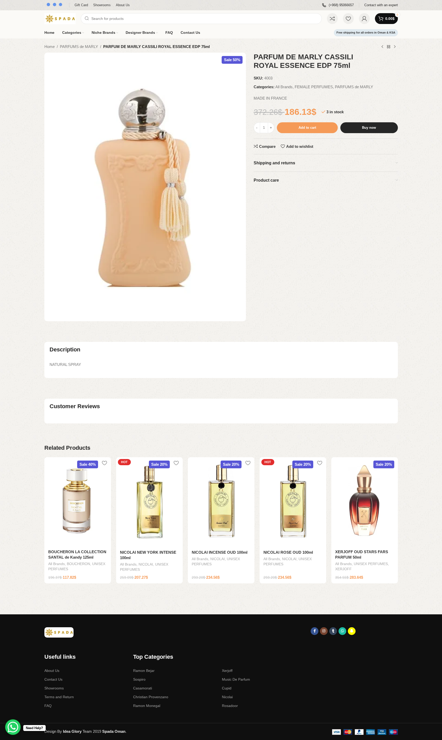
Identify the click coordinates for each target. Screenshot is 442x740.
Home (49, 46)
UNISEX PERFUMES (371, 564)
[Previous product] (382, 47)
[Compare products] (332, 18)
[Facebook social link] (314, 631)
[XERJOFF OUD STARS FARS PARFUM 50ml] (364, 501)
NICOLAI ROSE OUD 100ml (288, 552)
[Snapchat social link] (352, 631)
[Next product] (395, 47)
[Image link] (59, 632)
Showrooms (54, 688)
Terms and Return (59, 697)
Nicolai (227, 697)
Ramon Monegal (146, 706)
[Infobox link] (338, 5)
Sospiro (139, 679)
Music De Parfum (236, 679)
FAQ (48, 706)
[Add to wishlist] (104, 463)
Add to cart (307, 128)
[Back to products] (388, 47)
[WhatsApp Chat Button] (13, 727)
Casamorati (142, 688)
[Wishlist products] (348, 18)
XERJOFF (343, 569)
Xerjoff (227, 671)
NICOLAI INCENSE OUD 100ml (219, 552)
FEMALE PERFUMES (314, 87)
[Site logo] (60, 18)
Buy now (369, 128)
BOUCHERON (78, 564)
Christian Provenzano (150, 697)
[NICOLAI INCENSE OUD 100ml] (221, 501)
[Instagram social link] (324, 631)
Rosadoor (230, 706)
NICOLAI (146, 564)
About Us (51, 671)
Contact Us (53, 679)
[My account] (364, 18)
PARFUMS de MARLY (79, 46)
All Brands (284, 87)
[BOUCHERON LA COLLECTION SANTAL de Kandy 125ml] (77, 501)
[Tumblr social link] (333, 631)
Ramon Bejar (144, 671)
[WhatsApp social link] (342, 631)
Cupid (226, 688)
